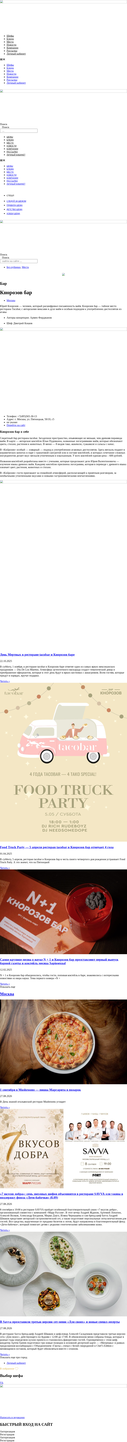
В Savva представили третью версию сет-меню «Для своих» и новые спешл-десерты (60, 1322)
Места (10, 41)
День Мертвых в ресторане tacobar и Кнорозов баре (37, 654)
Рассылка (12, 50)
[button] (63, 59)
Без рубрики (14, 267)
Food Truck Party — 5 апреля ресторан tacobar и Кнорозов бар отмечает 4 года (57, 847)
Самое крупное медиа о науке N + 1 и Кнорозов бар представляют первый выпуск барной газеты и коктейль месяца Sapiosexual (59, 961)
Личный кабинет (16, 53)
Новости (11, 44)
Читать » (5, 681)
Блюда (10, 38)
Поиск (3, 124)
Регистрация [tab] (7, 1434)
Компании (12, 47)
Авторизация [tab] (7, 1431)
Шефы (10, 35)
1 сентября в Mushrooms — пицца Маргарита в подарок (40, 1090)
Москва (11, 300)
